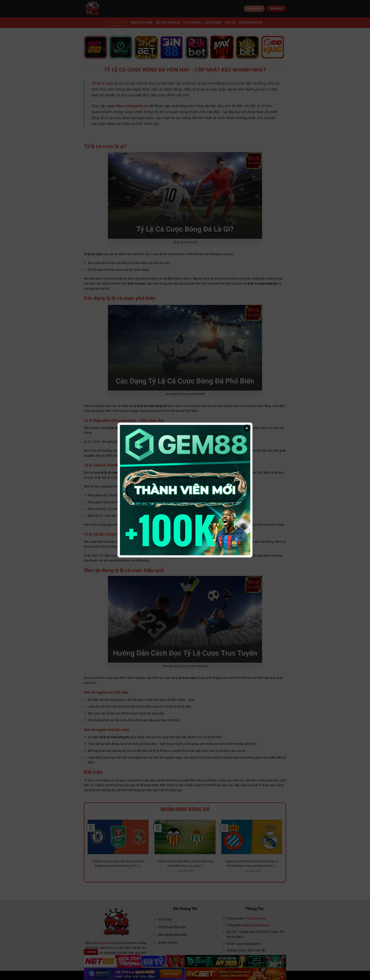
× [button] (247, 428)
